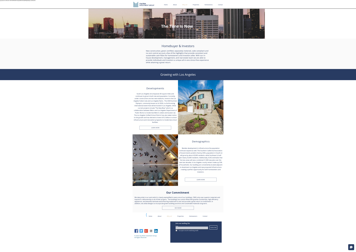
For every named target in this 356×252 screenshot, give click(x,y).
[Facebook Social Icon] (136, 231)
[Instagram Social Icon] (151, 231)
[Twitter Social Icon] (141, 231)
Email (177, 226)
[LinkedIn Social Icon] (156, 231)
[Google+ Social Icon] (146, 231)
